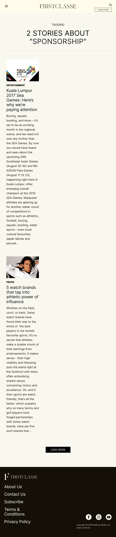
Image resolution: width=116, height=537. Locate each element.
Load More (58, 449)
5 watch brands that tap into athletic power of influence (22, 294)
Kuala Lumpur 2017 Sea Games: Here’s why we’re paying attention (21, 100)
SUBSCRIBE (103, 10)
